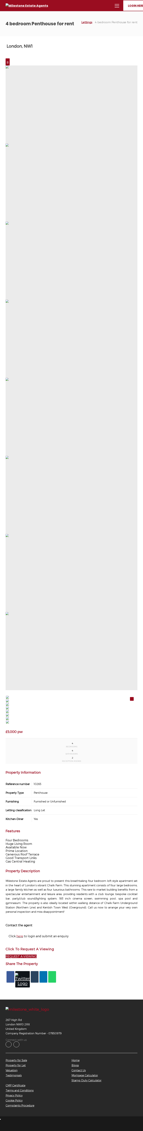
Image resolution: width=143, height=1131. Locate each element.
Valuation (12, 1070)
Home (76, 1060)
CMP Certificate (15, 1085)
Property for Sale (16, 1060)
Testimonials (14, 1075)
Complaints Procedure (20, 1105)
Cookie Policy (14, 1100)
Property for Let (16, 1065)
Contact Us (79, 1070)
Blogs (75, 1065)
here (19, 936)
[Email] (35, 977)
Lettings (86, 22)
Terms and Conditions (20, 1090)
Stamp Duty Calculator (86, 1080)
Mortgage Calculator (85, 1075)
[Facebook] (10, 977)
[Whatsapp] (52, 977)
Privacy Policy (14, 1095)
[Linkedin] (43, 977)
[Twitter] (22, 979)
